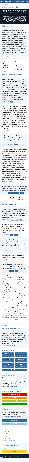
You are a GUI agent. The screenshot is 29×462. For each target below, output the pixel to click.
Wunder (12, 328)
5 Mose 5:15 (5, 345)
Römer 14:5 (5, 193)
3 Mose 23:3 (5, 250)
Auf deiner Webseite (14, 404)
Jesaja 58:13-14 (5, 131)
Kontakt (16, 456)
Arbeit (15, 235)
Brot (12, 181)
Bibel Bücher (8, 438)
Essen (12, 219)
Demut (14, 416)
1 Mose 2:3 (4, 144)
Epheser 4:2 (5, 416)
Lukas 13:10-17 (5, 328)
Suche (6, 434)
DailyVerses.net (5, 4)
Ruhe (12, 101)
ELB (3, 26)
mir (4, 448)
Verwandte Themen (8, 350)
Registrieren (22, 1)
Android (14, 401)
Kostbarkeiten (14, 204)
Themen (17, 1)
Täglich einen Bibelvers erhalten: (12, 391)
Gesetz (13, 74)
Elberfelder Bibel (9, 26)
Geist (10, 386)
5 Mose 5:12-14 (5, 101)
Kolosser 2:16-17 (6, 219)
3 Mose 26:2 (5, 259)
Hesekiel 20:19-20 (6, 74)
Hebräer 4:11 (5, 271)
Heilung (17, 328)
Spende (14, 451)
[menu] (27, 2)
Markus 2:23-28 (6, 181)
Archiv (6, 436)
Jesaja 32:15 (5, 386)
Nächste (22, 193)
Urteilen (17, 219)
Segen (16, 144)
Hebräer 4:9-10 (5, 235)
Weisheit (17, 193)
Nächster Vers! (14, 420)
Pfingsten (15, 386)
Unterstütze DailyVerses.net (10, 445)
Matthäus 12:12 (6, 204)
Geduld (19, 416)
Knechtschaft (11, 345)
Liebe (10, 416)
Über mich (7, 456)
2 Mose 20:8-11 (5, 57)
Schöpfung (11, 144)
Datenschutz (21, 456)
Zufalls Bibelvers (7, 409)
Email (14, 397)
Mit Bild (14, 423)
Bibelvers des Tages (8, 375)
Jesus (22, 219)
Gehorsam (18, 74)
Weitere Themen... (14, 370)
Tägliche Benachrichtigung (14, 394)
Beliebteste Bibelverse (10, 440)
